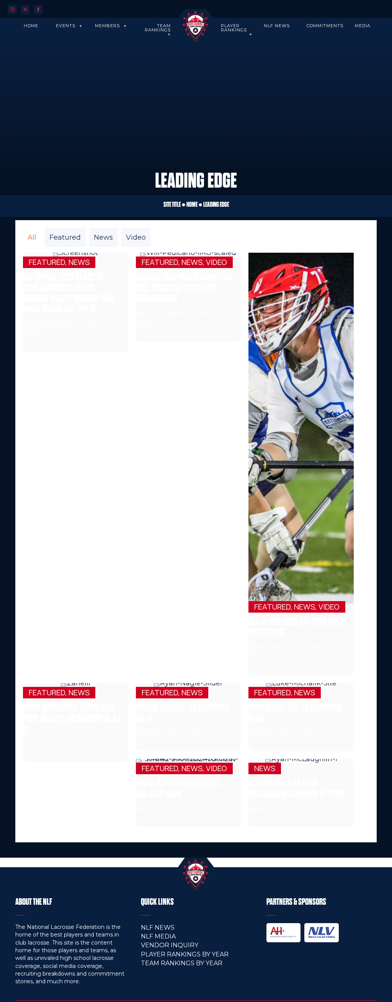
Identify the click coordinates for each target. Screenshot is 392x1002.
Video (136, 237)
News (103, 237)
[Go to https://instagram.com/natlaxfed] (12, 9)
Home (192, 204)
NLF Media (158, 936)
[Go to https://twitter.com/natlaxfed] (25, 9)
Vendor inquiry (169, 945)
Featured (65, 237)
